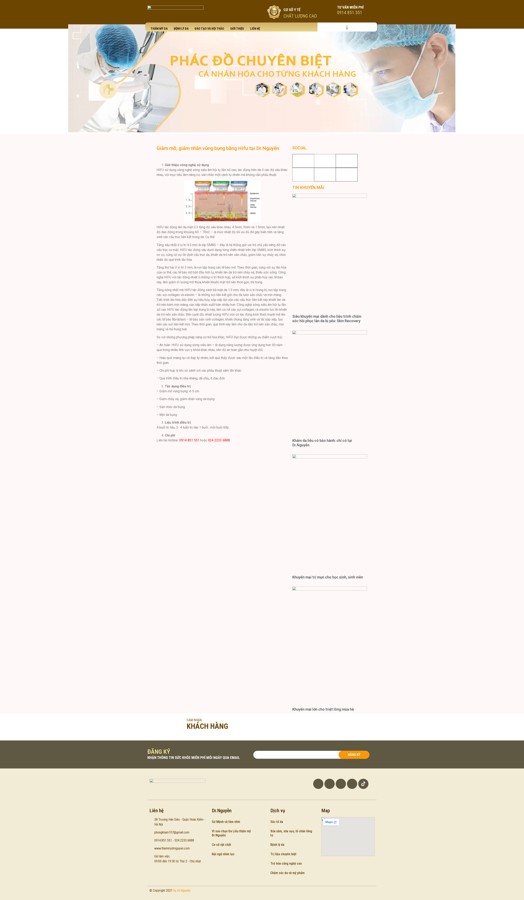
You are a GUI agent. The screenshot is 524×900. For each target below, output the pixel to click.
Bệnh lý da (181, 28)
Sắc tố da (276, 822)
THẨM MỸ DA (159, 28)
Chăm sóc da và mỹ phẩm (287, 873)
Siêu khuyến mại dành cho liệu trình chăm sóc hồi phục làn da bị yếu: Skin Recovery (326, 318)
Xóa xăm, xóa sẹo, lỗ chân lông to (291, 833)
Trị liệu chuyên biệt (283, 854)
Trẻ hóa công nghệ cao (286, 863)
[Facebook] (325, 161)
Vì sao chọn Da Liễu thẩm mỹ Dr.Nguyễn (231, 833)
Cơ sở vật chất (221, 845)
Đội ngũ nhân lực (223, 854)
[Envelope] (352, 784)
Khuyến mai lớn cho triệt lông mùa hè (323, 709)
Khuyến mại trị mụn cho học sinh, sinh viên (327, 577)
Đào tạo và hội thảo (209, 28)
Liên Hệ (255, 28)
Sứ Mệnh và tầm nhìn (226, 822)
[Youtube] (303, 174)
